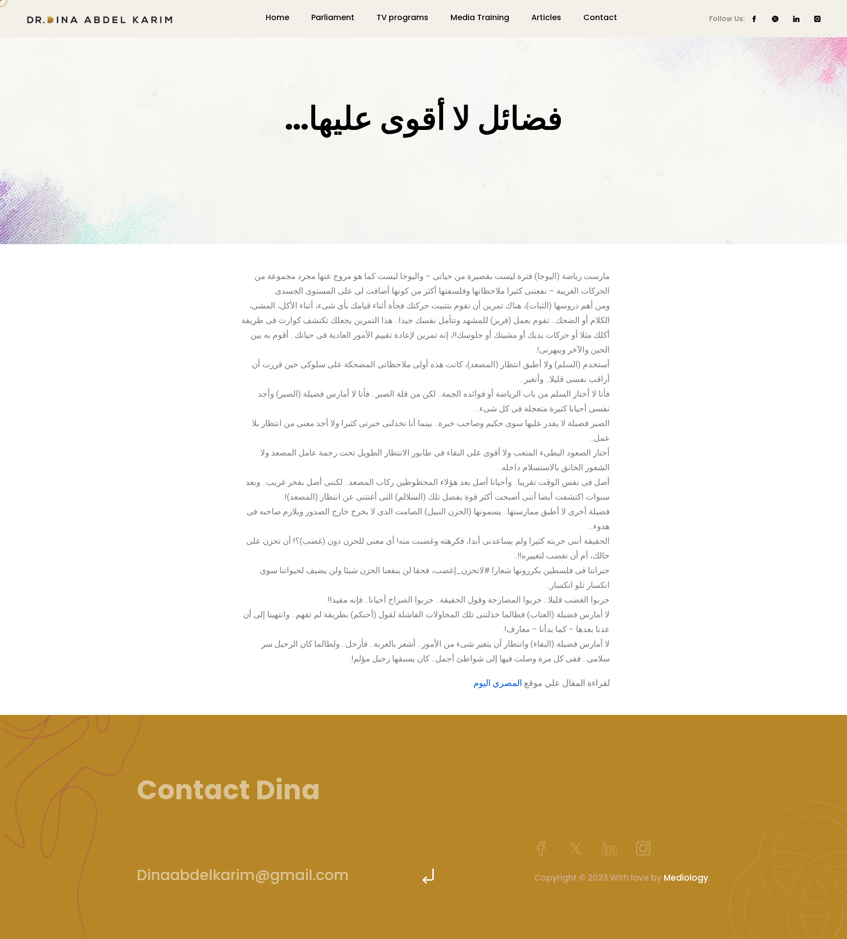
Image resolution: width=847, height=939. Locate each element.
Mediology (686, 878)
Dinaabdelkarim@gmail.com (243, 875)
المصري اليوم (497, 683)
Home (277, 17)
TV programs (402, 17)
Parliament (332, 17)
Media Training (479, 17)
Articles (546, 17)
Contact (600, 17)
